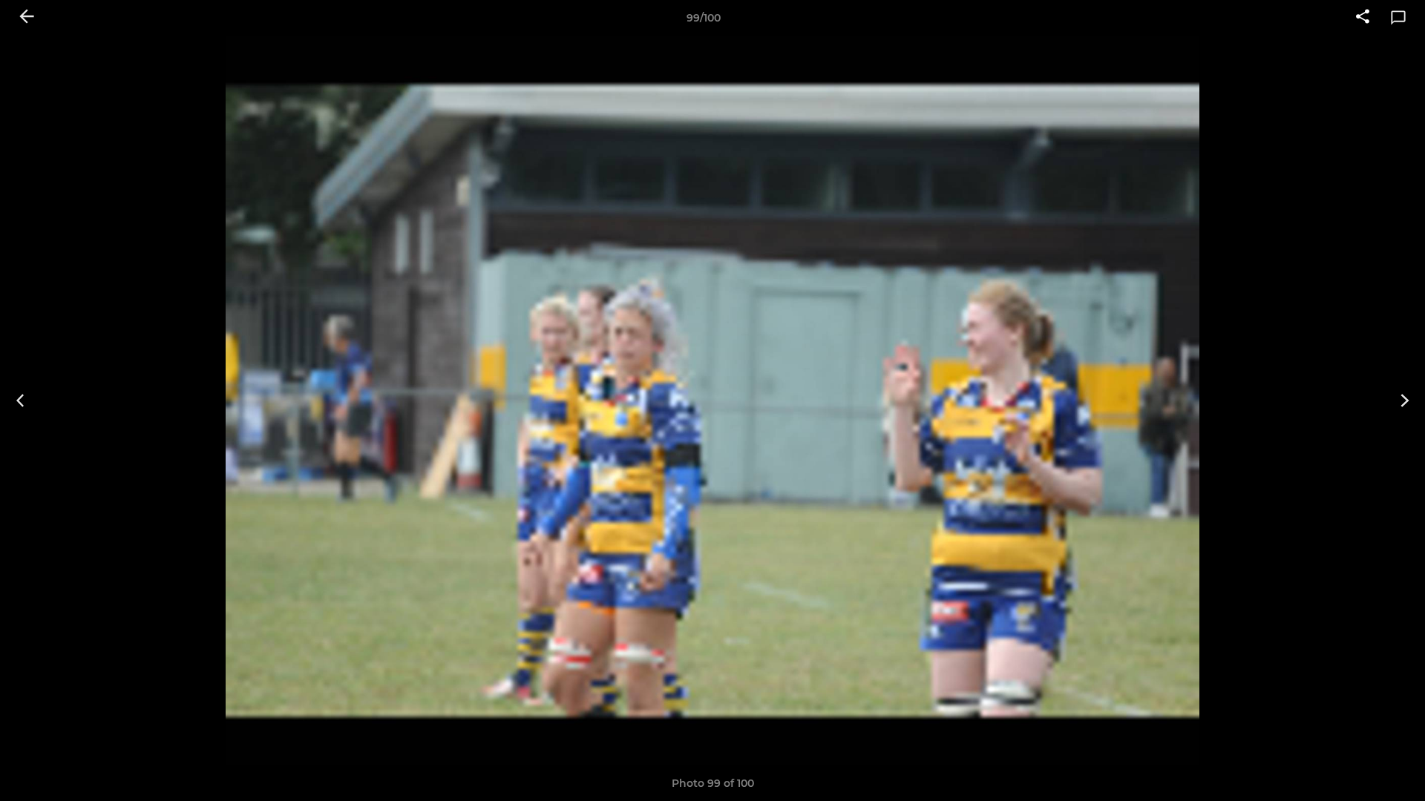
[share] (1363, 17)
